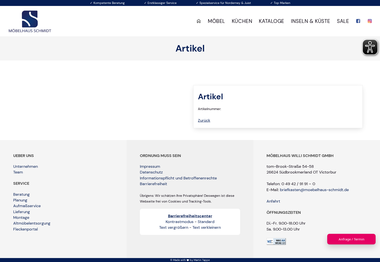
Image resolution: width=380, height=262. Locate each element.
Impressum (150, 166)
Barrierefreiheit (153, 183)
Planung (20, 200)
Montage (21, 217)
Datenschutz (151, 172)
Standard (206, 221)
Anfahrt (273, 201)
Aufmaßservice (27, 205)
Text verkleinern (206, 227)
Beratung (21, 194)
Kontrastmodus (180, 221)
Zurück (204, 120)
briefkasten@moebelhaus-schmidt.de (314, 189)
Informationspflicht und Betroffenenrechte (178, 178)
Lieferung (21, 211)
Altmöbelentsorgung (31, 223)
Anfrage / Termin (351, 239)
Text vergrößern (173, 227)
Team (18, 172)
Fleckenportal (25, 229)
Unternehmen (25, 166)
